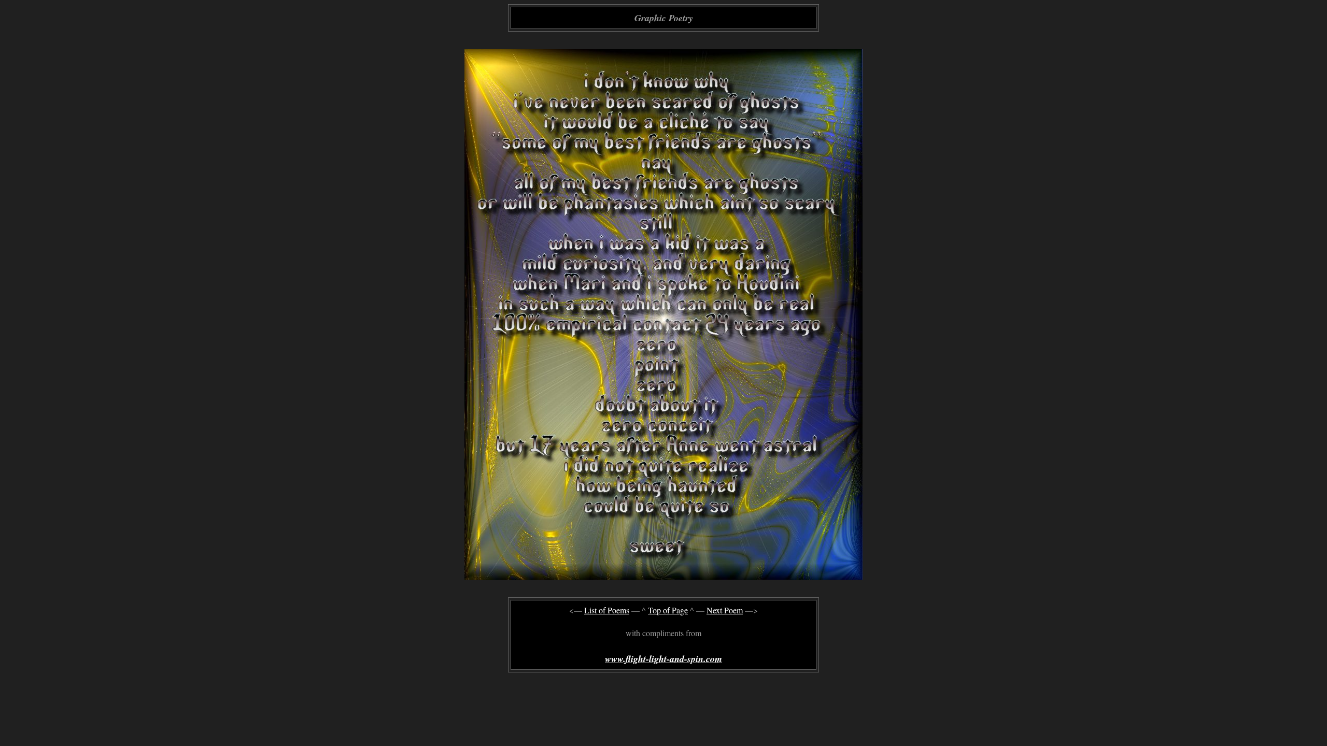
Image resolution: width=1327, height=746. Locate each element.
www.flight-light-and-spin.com (663, 658)
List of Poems (606, 610)
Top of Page (668, 610)
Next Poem (725, 610)
